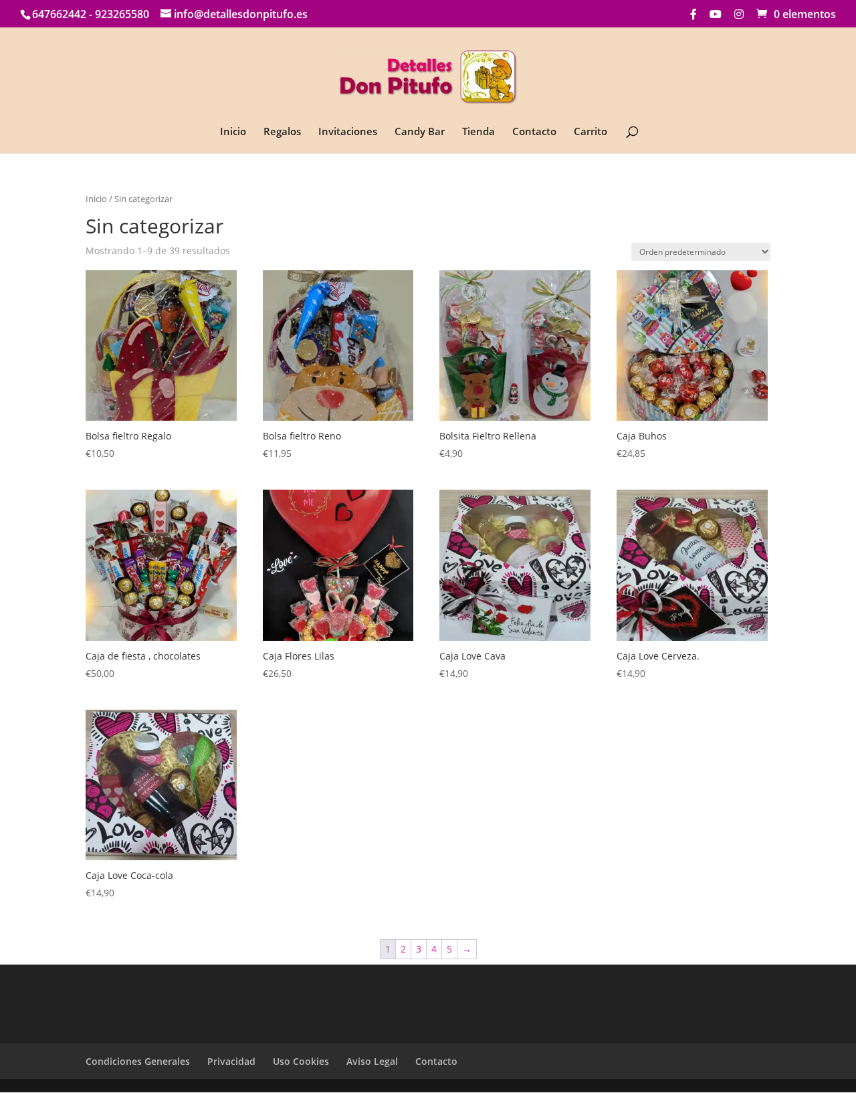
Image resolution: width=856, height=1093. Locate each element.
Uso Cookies (301, 1061)
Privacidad (231, 1061)
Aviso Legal (372, 1061)
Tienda (478, 132)
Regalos (282, 132)
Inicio (233, 132)
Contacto (534, 132)
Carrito (590, 132)
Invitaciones (347, 132)
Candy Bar (420, 132)
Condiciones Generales (138, 1061)
